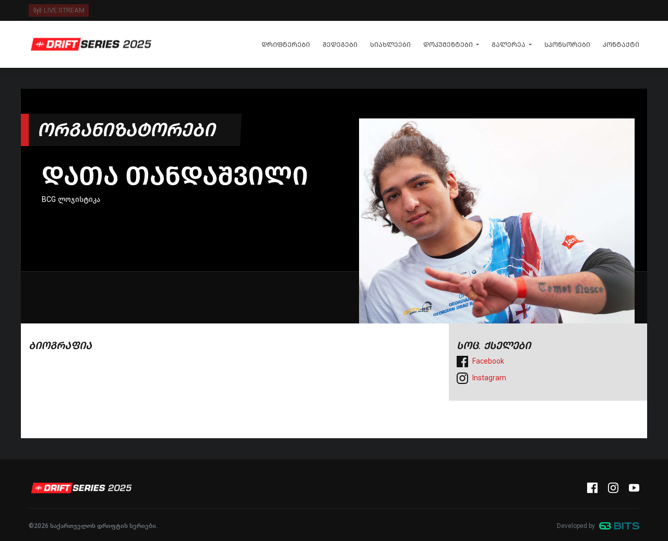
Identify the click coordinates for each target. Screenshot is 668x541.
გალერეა (509, 45)
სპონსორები (567, 45)
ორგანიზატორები (126, 129)
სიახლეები (390, 45)
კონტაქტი (621, 45)
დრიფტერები (285, 45)
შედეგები (340, 45)
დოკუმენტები (448, 45)
